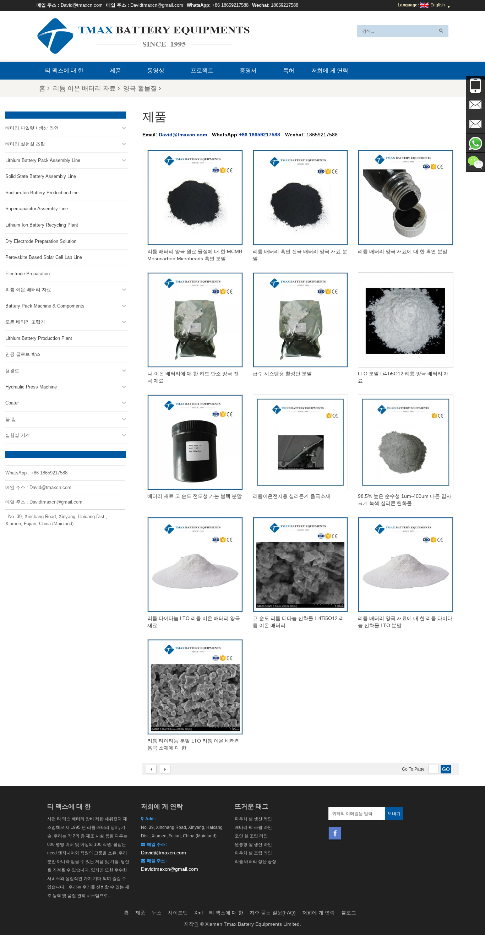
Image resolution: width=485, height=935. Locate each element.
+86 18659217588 (230, 5)
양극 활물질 (140, 88)
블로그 (348, 912)
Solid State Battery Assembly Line (40, 176)
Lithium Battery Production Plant (38, 338)
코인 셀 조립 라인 (251, 835)
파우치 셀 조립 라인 (253, 852)
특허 (288, 70)
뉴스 (157, 912)
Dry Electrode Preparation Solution (40, 241)
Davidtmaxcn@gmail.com (156, 5)
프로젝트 (202, 70)
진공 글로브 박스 (22, 354)
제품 (115, 70)
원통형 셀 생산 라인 (253, 844)
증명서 (248, 70)
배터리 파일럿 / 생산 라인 (32, 128)
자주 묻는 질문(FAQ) (273, 912)
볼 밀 (10, 419)
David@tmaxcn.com (82, 5)
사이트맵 (178, 912)
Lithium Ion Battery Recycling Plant (41, 225)
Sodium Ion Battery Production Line (41, 192)
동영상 (155, 70)
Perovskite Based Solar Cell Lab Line (43, 257)
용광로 (12, 370)
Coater (12, 403)
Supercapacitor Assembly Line (36, 208)
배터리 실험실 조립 (25, 144)
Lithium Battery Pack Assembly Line (42, 160)
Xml (198, 912)
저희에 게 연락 (329, 70)
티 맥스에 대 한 (64, 70)
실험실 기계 (17, 435)
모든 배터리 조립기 (25, 322)
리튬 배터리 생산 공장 (255, 861)
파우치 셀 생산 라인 (253, 818)
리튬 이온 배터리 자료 (84, 88)
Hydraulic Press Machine (31, 387)
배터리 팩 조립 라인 (253, 827)
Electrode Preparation (27, 273)
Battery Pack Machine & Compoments (45, 306)
